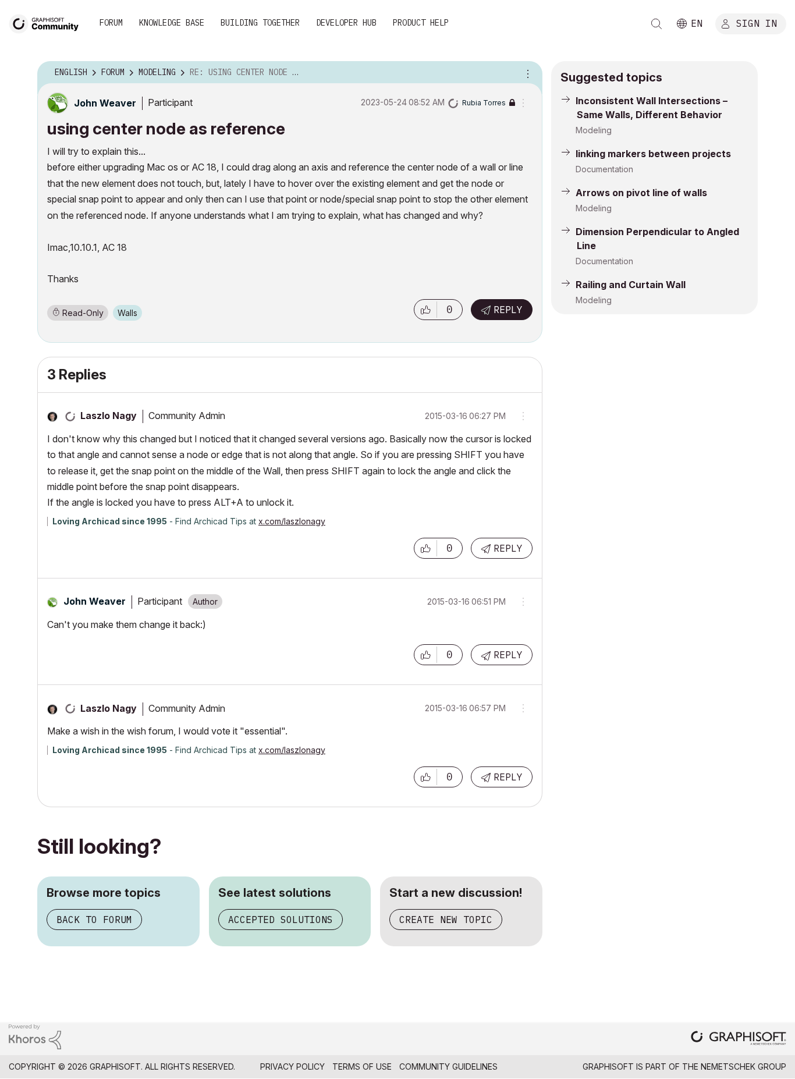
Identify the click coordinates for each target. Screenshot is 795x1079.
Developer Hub (346, 22)
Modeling (594, 130)
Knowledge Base (171, 22)
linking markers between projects (653, 153)
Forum (111, 22)
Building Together (260, 22)
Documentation (604, 169)
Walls (127, 313)
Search (656, 24)
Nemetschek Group (743, 1066)
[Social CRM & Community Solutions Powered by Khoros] (35, 1036)
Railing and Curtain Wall (631, 284)
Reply (508, 309)
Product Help (421, 22)
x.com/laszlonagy (291, 521)
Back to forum (94, 919)
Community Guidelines (448, 1066)
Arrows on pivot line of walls (641, 192)
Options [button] (526, 72)
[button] (425, 310)
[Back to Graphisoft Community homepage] (48, 22)
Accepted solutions (280, 919)
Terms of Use (362, 1066)
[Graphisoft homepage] (738, 1039)
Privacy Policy (292, 1066)
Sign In (756, 23)
